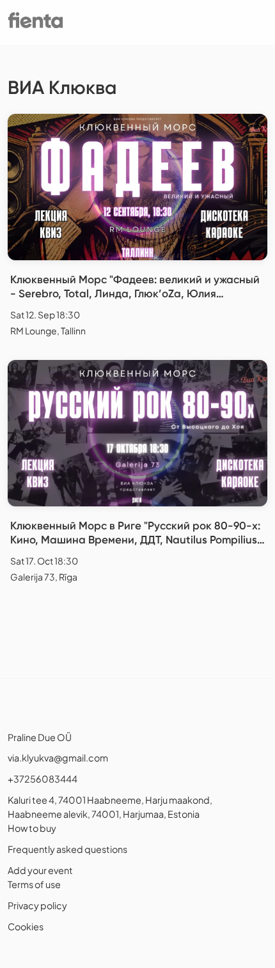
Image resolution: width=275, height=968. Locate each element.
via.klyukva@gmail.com (58, 757)
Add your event (40, 870)
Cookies (25, 926)
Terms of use (34, 884)
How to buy (32, 828)
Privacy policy (37, 905)
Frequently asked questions (67, 849)
